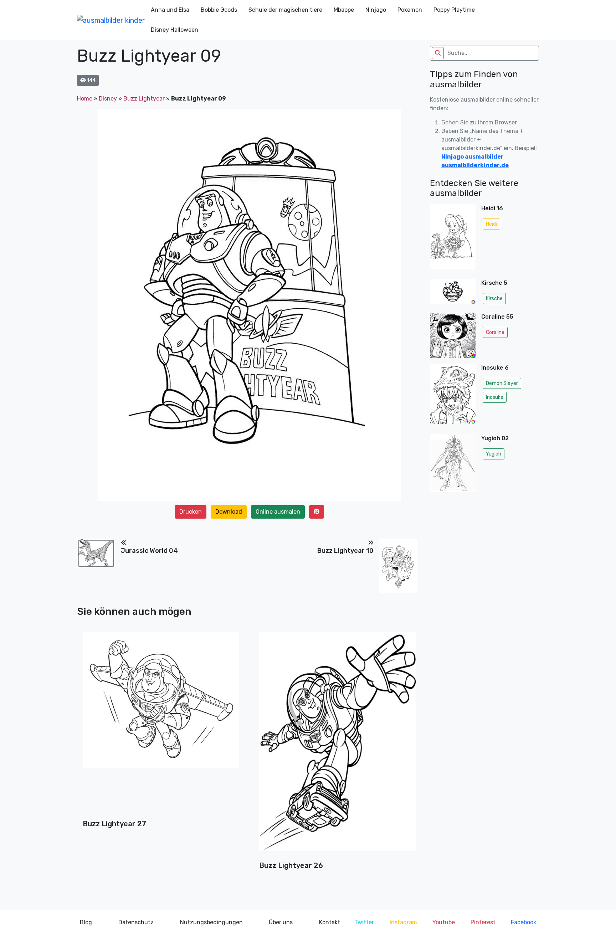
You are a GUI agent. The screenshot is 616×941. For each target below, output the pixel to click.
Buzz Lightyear (144, 98)
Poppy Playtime (454, 9)
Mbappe (344, 9)
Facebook (523, 922)
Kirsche (494, 298)
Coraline (495, 332)
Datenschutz (136, 922)
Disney (108, 98)
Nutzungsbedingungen (211, 922)
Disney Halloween (174, 29)
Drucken (190, 511)
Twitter (364, 922)
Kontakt (329, 922)
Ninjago (375, 9)
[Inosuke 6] (453, 396)
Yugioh (493, 454)
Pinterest (483, 922)
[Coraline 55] (453, 335)
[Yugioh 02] (453, 465)
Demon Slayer (502, 383)
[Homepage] (111, 19)
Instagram (403, 922)
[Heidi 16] (453, 238)
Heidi (491, 224)
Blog (86, 922)
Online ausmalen (278, 511)
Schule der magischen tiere (285, 9)
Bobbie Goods (219, 9)
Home (84, 98)
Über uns (281, 922)
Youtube (443, 922)
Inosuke (494, 397)
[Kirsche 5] (453, 293)
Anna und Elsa (170, 9)
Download (228, 511)
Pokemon (409, 9)
